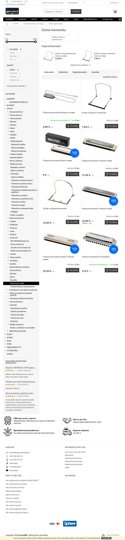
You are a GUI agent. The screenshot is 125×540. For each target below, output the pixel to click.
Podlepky (14, 211)
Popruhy (13, 305)
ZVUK (9, 344)
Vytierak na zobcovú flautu (22, 180)
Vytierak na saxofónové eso (22, 198)
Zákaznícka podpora (14, 491)
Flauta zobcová (16, 115)
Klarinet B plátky (18, 148)
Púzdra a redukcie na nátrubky (22, 327)
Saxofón (13, 125)
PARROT (15, 77)
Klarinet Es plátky (18, 144)
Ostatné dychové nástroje (19, 267)
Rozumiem (106, 538)
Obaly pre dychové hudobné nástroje (21, 294)
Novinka (15, 56)
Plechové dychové (16, 218)
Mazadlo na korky (17, 167)
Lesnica (13, 254)
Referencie (73, 3)
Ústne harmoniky (17, 283)
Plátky (12, 138)
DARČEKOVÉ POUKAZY (18, 102)
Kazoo (12, 277)
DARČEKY (11, 99)
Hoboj (12, 128)
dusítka (13, 264)
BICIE (9, 341)
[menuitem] (9, 19)
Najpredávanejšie (80, 72)
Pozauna (13, 228)
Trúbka (13, 221)
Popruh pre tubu (17, 318)
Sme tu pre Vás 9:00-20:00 (52, 3)
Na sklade (15, 49)
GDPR (67, 467)
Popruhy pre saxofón (18, 308)
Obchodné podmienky (73, 461)
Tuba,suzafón (15, 257)
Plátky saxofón (16, 154)
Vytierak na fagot (18, 205)
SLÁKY (9, 334)
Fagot (12, 131)
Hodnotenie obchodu (73, 458)
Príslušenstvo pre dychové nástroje (23, 290)
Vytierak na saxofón (19, 195)
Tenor (12, 231)
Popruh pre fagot (17, 314)
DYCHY (10, 108)
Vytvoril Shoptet (112, 535)
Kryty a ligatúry (16, 161)
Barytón (13, 234)
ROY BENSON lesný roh (19, 241)
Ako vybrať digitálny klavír (16, 509)
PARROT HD (16, 80)
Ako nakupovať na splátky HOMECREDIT (22, 480)
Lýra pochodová (16, 301)
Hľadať (76, 11)
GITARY (10, 337)
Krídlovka (14, 224)
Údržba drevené (16, 164)
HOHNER (15, 73)
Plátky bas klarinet (18, 151)
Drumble (13, 280)
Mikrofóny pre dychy (17, 331)
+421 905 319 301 (15, 459)
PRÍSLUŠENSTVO (14, 347)
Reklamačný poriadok (74, 464)
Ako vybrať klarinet (13, 502)
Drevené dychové (16, 112)
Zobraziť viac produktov (79, 65)
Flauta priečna (15, 118)
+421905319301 (15, 467)
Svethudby (13, 463)
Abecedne (95, 72)
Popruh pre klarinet (18, 311)
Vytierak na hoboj (18, 202)
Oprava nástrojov (12, 494)
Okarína (13, 273)
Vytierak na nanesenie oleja (22, 208)
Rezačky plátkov (16, 157)
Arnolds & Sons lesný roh (20, 247)
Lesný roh (14, 238)
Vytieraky (14, 174)
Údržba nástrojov (17, 324)
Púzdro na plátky (17, 215)
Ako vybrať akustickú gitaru (17, 512)
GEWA (14, 70)
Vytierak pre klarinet (19, 187)
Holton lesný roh (17, 244)
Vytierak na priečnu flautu (21, 183)
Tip (12, 59)
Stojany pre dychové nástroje (21, 298)
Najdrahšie (63, 72)
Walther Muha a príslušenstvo (22, 286)
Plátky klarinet (16, 141)
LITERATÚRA (12, 350)
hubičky (13, 135)
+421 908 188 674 (16, 456)
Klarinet (13, 121)
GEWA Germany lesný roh (20, 251)
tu (99, 538)
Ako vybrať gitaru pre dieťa (16, 484)
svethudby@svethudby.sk (19, 452)
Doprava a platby (12, 498)
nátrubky (13, 260)
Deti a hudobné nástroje (15, 487)
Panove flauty (15, 270)
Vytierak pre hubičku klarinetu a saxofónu (24, 191)
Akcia (13, 53)
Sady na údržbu (17, 177)
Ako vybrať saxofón (13, 505)
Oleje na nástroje (17, 170)
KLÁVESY (11, 105)
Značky (10, 354)
